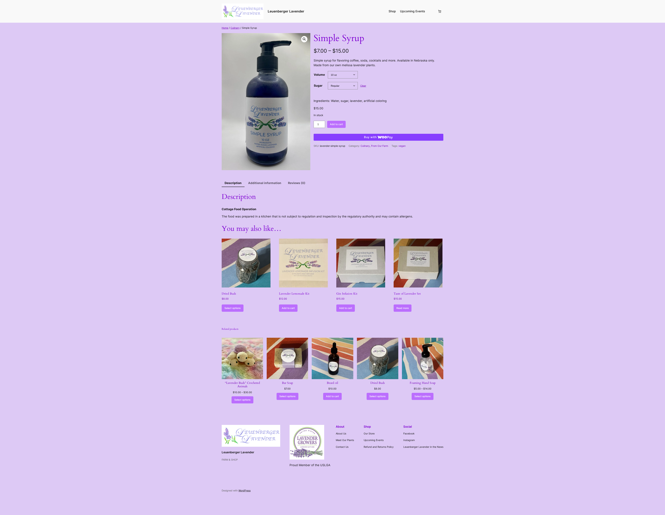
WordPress (244, 490)
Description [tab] (233, 183)
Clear (363, 85)
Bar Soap (287, 383)
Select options (232, 308)
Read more (402, 308)
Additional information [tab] (264, 183)
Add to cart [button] (288, 308)
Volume (319, 74)
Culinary (235, 27)
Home (225, 27)
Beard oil (332, 383)
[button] (304, 39)
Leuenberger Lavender (286, 11)
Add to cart (336, 124)
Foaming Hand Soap (423, 383)
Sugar (318, 85)
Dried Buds (377, 383)
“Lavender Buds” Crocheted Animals (242, 384)
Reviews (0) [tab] (296, 183)
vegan (402, 145)
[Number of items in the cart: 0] (439, 11)
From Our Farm (379, 145)
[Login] (431, 11)
